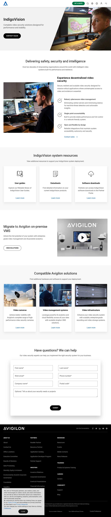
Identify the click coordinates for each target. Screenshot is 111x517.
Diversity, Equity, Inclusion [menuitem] (12, 470)
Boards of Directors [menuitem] (9, 461)
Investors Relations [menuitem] (36, 472)
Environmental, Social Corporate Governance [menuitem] (14, 476)
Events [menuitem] (59, 447)
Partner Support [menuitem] (35, 461)
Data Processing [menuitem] (9, 466)
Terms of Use (12, 502)
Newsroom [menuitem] (61, 442)
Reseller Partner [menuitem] (35, 442)
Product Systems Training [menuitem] (66, 467)
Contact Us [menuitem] (7, 447)
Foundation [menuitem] (7, 482)
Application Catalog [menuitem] (37, 452)
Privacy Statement (22, 504)
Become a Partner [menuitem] (36, 447)
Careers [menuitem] (59, 479)
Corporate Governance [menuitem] (38, 477)
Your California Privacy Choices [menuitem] (76, 511)
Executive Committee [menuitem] (10, 456)
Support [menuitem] (60, 490)
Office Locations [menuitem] (8, 452)
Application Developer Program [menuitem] (40, 456)
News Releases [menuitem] (62, 456)
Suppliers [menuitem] (6, 487)
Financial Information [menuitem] (37, 486)
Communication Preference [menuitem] (55, 511)
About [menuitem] (5, 442)
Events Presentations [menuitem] (38, 481)
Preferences (7, 508)
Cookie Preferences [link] (95, 511)
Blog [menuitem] (58, 494)
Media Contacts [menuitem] (62, 452)
